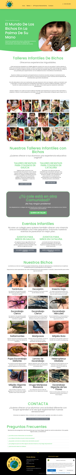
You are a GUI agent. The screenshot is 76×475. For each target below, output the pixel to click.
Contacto (50, 5)
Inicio (23, 5)
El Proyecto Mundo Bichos (40, 5)
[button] (73, 460)
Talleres (28, 5)
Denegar (60, 470)
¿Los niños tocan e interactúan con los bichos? (21, 435)
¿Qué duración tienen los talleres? (17, 446)
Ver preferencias (70, 470)
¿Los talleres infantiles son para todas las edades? (22, 438)
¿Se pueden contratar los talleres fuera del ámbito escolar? (24, 441)
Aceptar (51, 470)
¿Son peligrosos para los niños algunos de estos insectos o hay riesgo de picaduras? (30, 443)
